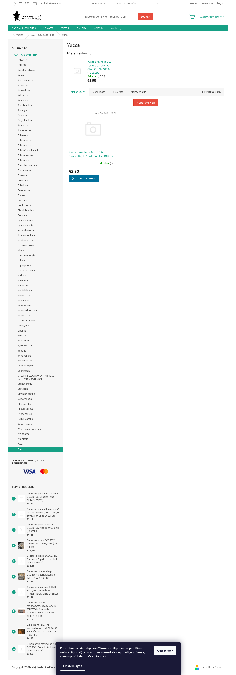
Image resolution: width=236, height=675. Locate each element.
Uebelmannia (25, 424)
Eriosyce (22, 175)
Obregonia (23, 326)
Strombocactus (26, 394)
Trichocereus (25, 414)
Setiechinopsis (26, 366)
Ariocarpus (24, 85)
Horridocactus (25, 240)
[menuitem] (24, 28)
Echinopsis (23, 160)
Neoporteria (24, 306)
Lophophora (24, 265)
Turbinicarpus (25, 419)
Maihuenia (23, 275)
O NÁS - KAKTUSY (27, 321)
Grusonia (22, 215)
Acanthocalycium (27, 70)
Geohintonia (24, 205)
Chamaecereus (26, 245)
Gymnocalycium (26, 225)
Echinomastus (25, 155)
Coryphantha (25, 120)
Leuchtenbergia (26, 255)
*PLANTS (22, 60)
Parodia (22, 336)
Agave (21, 75)
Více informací (97, 656)
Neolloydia (23, 301)
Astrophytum (25, 90)
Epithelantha (24, 170)
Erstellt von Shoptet (213, 667)
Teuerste (118, 92)
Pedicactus (24, 341)
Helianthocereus (27, 230)
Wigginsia (23, 439)
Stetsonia (23, 389)
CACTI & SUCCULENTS (26, 55)
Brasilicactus (25, 105)
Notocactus (24, 315)
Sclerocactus (25, 361)
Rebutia (22, 351)
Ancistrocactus (26, 80)
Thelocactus (25, 404)
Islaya (21, 250)
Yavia (20, 444)
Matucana (23, 285)
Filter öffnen (145, 102)
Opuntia (22, 331)
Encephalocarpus (27, 165)
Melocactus (24, 295)
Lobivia (21, 260)
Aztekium (23, 100)
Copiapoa (23, 115)
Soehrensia (24, 371)
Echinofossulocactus (29, 150)
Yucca (21, 449)
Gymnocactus (25, 220)
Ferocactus (24, 190)
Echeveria (23, 135)
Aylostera (23, 95)
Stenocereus (25, 384)
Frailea (21, 195)
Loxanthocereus (26, 270)
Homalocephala (26, 235)
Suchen (145, 16)
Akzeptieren (165, 651)
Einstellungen (72, 666)
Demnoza (23, 125)
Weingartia (23, 434)
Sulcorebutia (25, 399)
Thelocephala (25, 409)
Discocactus (24, 130)
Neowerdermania (27, 310)
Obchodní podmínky (126, 3)
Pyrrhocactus (25, 346)
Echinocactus (25, 140)
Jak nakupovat (98, 3)
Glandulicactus (26, 210)
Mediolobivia (25, 290)
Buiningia (22, 110)
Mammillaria (24, 281)
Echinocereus (25, 145)
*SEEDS (22, 65)
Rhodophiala (24, 356)
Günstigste (99, 92)
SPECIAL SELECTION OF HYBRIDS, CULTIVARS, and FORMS (36, 377)
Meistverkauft (138, 92)
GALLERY (22, 200)
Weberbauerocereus (29, 429)
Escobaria (23, 180)
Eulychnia (23, 185)
